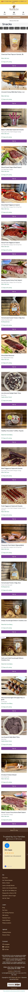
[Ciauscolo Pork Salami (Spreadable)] (14, 533)
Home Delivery (6, 920)
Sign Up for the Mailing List (9, 890)
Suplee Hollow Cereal (6, 397)
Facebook (6, 947)
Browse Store (13, 20)
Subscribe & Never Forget (9, 895)
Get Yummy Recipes (7, 880)
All (1, 28)
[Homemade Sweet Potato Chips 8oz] (14, 306)
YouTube (6, 949)
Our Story (4, 910)
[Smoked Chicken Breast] (14, 763)
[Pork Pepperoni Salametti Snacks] (14, 494)
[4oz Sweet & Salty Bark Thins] (14, 725)
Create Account (16, 17)
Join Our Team (6, 898)
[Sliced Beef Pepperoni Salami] (14, 193)
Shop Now (5, 877)
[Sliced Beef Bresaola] (14, 343)
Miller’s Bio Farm (16, 977)
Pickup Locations (6, 923)
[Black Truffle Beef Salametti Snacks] (14, 118)
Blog (3, 907)
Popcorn (17, 28)
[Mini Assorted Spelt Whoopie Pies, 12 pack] (14, 686)
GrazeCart (23, 991)
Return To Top (14, 830)
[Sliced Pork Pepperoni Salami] (14, 230)
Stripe (16, 979)
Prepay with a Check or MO (9, 893)
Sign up (14, 65)
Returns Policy (6, 935)
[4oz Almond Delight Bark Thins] (14, 381)
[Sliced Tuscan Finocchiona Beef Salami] (14, 800)
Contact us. (11, 971)
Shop (5, 14)
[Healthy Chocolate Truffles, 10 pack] (14, 419)
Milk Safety (5, 915)
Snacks (11, 28)
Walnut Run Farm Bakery (7, 434)
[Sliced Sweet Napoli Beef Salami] (14, 155)
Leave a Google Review (8, 885)
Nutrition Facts (6, 918)
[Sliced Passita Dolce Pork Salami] (14, 268)
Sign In (14, 14)
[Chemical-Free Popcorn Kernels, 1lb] (14, 42)
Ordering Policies (6, 932)
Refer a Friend (6, 883)
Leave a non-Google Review (9, 888)
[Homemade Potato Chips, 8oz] (14, 571)
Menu (23, 14)
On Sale (6, 28)
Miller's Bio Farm (5, 58)
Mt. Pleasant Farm (5, 321)
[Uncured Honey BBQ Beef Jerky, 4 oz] (14, 80)
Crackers (23, 28)
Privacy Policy (14, 988)
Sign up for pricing (7, 61)
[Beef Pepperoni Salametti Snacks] (14, 456)
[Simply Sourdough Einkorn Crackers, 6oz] (14, 608)
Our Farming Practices (8, 912)
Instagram (7, 944)
